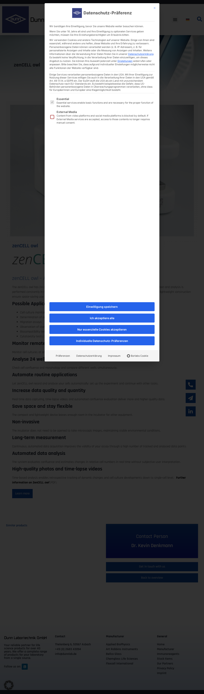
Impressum (114, 355)
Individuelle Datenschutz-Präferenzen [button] (102, 341)
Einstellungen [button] (125, 60)
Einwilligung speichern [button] (102, 306)
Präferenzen (63, 355)
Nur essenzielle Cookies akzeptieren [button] (102, 329)
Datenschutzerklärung (140, 53)
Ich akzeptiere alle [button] (102, 318)
